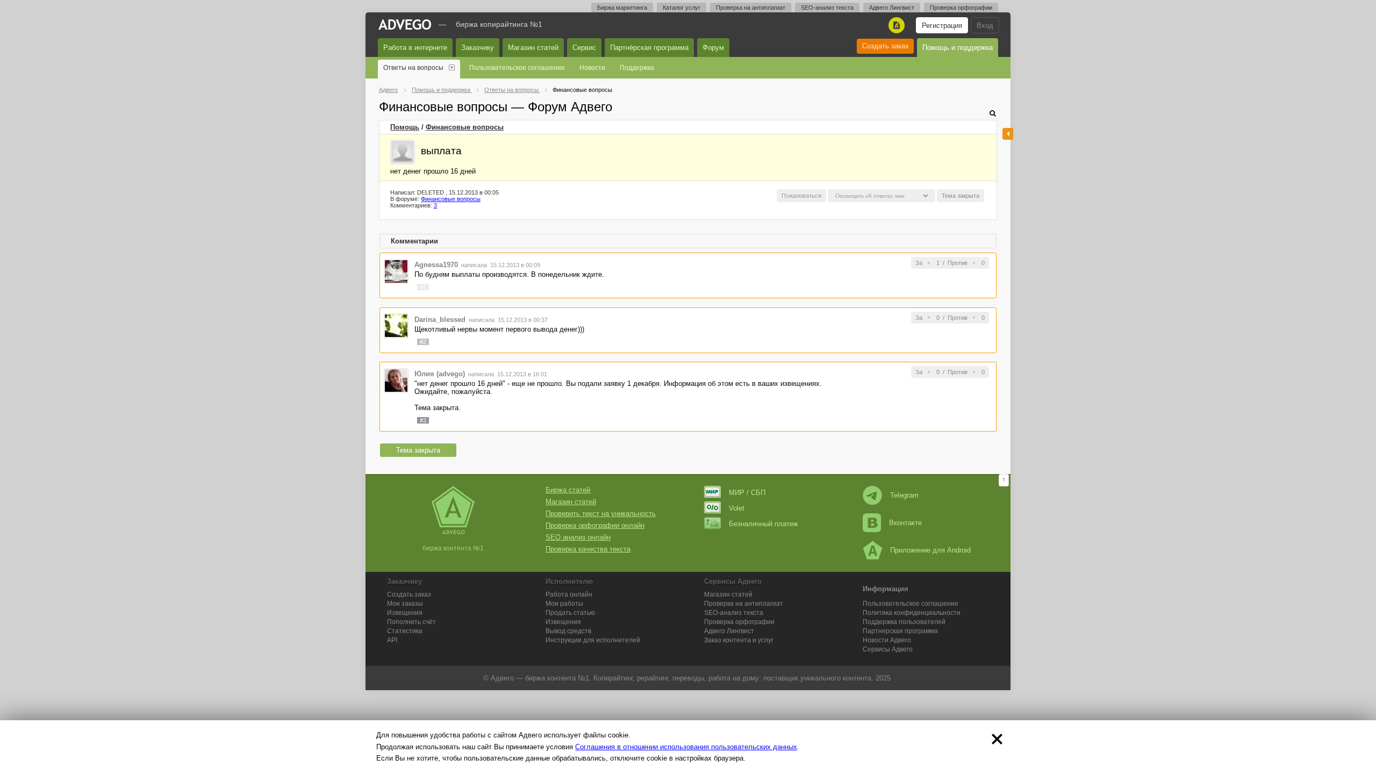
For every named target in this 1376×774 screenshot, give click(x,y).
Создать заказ (885, 46)
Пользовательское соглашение (517, 67)
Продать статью (570, 613)
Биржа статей (568, 490)
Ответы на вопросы (413, 67)
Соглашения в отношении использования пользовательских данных (686, 747)
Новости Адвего (887, 640)
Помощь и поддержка (957, 48)
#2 (423, 342)
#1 (423, 287)
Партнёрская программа (649, 48)
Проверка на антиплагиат (750, 7)
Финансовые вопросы (465, 127)
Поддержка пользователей (904, 622)
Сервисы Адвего (888, 649)
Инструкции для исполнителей (593, 640)
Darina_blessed (439, 320)
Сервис (584, 48)
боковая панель (1007, 134)
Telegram (904, 495)
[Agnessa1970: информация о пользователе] (396, 271)
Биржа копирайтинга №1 (499, 24)
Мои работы (564, 603)
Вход (985, 26)
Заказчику (477, 48)
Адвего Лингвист (891, 7)
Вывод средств (568, 631)
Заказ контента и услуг (738, 640)
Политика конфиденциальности (912, 613)
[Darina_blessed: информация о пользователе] (396, 325)
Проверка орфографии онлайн (595, 525)
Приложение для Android (930, 550)
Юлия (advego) (439, 374)
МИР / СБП (747, 493)
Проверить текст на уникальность (601, 514)
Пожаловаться (801, 195)
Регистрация (942, 26)
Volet (736, 508)
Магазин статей (533, 48)
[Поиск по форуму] (993, 113)
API (392, 640)
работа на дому (733, 678)
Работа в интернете (415, 48)
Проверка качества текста (588, 549)
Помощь (404, 127)
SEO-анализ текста (827, 7)
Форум (713, 48)
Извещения (404, 613)
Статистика (404, 631)
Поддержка (637, 67)
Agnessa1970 (436, 265)
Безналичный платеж (763, 524)
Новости (592, 67)
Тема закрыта (418, 450)
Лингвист (729, 631)
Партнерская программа (900, 631)
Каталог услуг (681, 7)
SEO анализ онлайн (578, 537)
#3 (423, 420)
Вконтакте (905, 523)
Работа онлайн (569, 594)
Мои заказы (405, 603)
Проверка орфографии (961, 7)
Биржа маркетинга (622, 7)
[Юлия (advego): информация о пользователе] (396, 380)
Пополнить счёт (411, 622)
